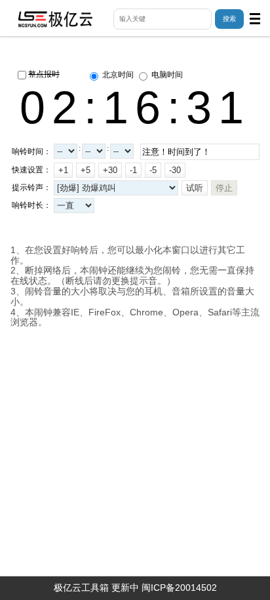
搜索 (229, 18)
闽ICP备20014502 (179, 587)
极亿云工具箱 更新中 (96, 587)
